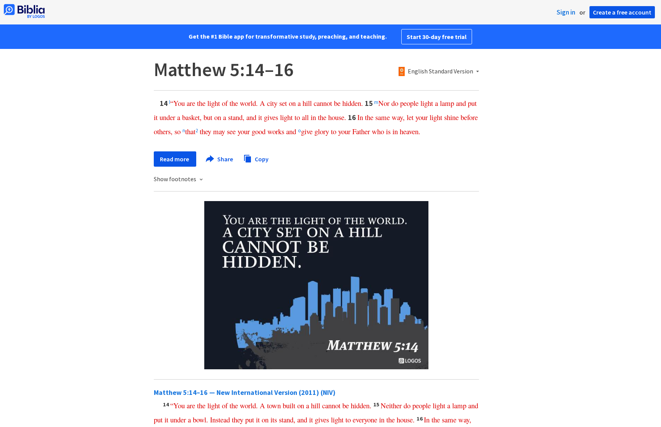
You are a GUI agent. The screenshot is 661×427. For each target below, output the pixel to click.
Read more (175, 159)
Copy (261, 158)
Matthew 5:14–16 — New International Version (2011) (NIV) (244, 392)
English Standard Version (440, 71)
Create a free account (622, 12)
